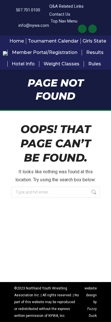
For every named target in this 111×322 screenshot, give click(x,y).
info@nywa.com (33, 25)
